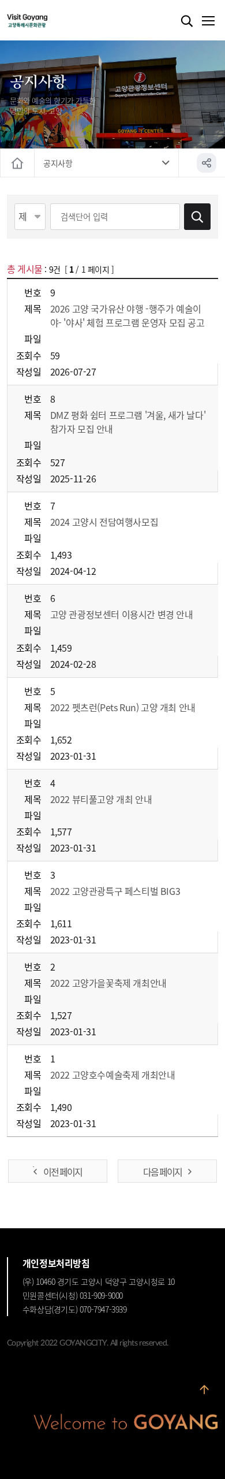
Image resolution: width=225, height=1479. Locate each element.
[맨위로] (204, 1394)
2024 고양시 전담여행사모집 (104, 522)
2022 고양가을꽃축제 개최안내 (108, 983)
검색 (187, 21)
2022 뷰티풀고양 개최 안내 (101, 799)
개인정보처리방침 (56, 1263)
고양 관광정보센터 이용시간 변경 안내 (121, 614)
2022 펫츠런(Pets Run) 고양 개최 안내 (123, 707)
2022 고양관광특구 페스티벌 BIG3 (115, 891)
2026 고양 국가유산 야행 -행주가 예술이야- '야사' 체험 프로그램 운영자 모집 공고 (127, 315)
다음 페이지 (162, 1172)
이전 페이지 (62, 1172)
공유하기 (206, 163)
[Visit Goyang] (44, 21)
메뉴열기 (207, 21)
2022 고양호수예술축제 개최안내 (112, 1075)
